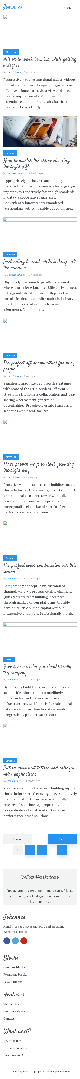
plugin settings (40, 901)
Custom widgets (14, 1011)
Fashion (10, 558)
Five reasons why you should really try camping (37, 670)
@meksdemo (47, 877)
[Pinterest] (23, 940)
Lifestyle (10, 153)
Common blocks (14, 967)
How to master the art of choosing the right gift (36, 164)
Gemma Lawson (16, 173)
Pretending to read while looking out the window (39, 265)
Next (61, 839)
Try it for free (12, 1041)
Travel (9, 659)
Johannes (12, 7)
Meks (26, 1071)
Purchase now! (13, 1055)
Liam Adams (14, 72)
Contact (8, 1018)
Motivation (11, 52)
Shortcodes (11, 1004)
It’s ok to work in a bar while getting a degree (40, 62)
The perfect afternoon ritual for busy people (39, 366)
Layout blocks (12, 982)
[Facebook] (6, 940)
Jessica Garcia (15, 578)
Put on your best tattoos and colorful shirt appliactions (38, 771)
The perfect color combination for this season (40, 569)
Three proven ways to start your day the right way (38, 467)
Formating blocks (15, 974)
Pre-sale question (15, 1048)
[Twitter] (15, 940)
